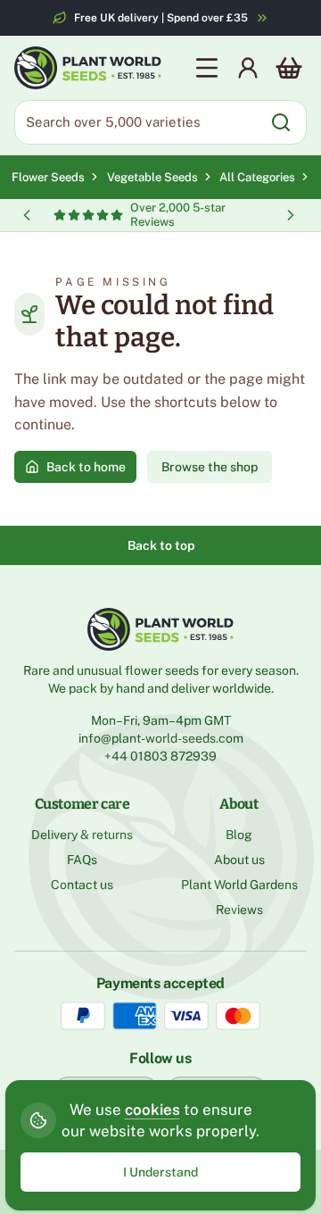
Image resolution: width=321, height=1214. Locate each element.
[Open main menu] (207, 68)
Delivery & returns (82, 834)
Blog (239, 834)
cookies (152, 1109)
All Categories (257, 177)
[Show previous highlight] (26, 215)
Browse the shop (209, 467)
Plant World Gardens (239, 884)
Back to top (161, 545)
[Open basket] (289, 68)
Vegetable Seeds (154, 177)
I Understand (160, 1172)
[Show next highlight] (290, 215)
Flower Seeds (48, 177)
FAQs (82, 859)
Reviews (239, 909)
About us (239, 859)
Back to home (86, 467)
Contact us (82, 884)
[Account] (248, 68)
